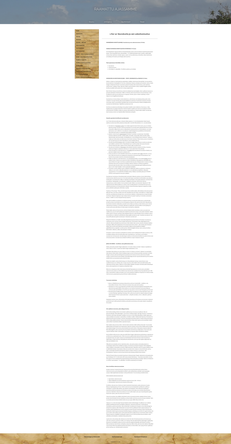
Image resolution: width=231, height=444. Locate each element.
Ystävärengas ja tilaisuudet (92, 437)
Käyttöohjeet (125, 22)
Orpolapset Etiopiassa (140, 437)
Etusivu (91, 22)
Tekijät (142, 22)
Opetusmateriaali (117, 437)
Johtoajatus (108, 22)
